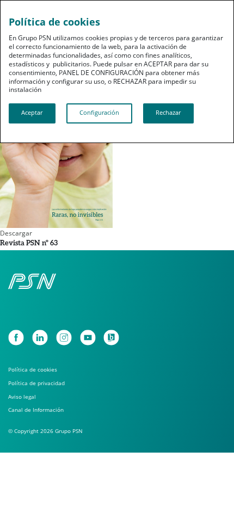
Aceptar (31, 112)
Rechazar (168, 112)
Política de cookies (32, 369)
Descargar (16, 233)
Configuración (99, 112)
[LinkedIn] (40, 337)
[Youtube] (88, 337)
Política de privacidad (36, 383)
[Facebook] (16, 337)
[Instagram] (64, 337)
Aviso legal (22, 396)
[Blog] (111, 337)
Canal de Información (36, 409)
